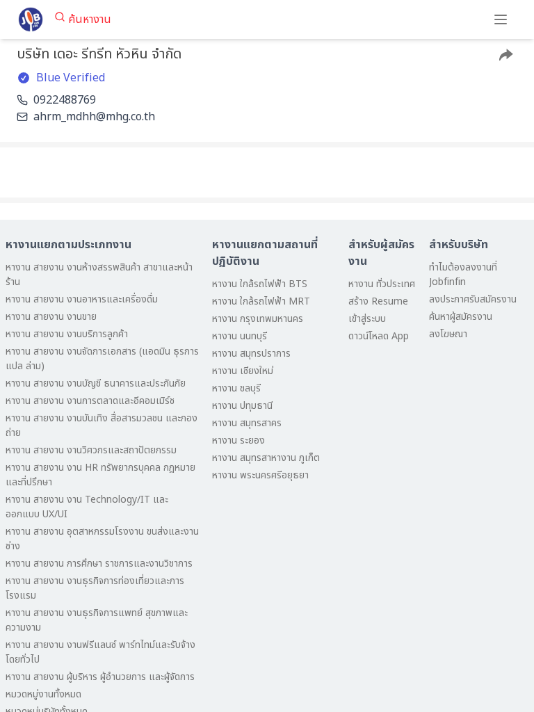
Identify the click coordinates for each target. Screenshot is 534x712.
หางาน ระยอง (238, 440)
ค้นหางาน (89, 19)
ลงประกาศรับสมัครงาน (473, 299)
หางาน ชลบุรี (236, 388)
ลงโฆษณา (448, 334)
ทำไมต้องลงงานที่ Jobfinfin (463, 274)
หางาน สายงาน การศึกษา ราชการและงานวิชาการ (99, 563)
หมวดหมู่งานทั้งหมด (43, 694)
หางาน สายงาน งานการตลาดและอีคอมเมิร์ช (90, 401)
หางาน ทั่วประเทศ (381, 284)
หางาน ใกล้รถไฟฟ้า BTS (259, 284)
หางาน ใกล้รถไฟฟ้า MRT (261, 301)
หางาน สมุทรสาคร (247, 423)
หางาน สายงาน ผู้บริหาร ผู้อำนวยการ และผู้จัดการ (100, 677)
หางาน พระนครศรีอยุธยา (260, 475)
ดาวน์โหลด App (378, 336)
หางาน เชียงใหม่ (242, 371)
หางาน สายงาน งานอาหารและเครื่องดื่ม (82, 299)
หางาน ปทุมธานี (242, 405)
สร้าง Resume (378, 301)
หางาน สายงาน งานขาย (51, 316)
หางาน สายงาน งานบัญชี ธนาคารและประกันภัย (96, 383)
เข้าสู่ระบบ (367, 319)
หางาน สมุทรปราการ (251, 353)
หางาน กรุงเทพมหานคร (257, 319)
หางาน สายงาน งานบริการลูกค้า (67, 334)
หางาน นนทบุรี (239, 336)
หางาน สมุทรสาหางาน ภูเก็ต (266, 458)
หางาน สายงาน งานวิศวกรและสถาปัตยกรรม (91, 450)
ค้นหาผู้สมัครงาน (460, 316)
